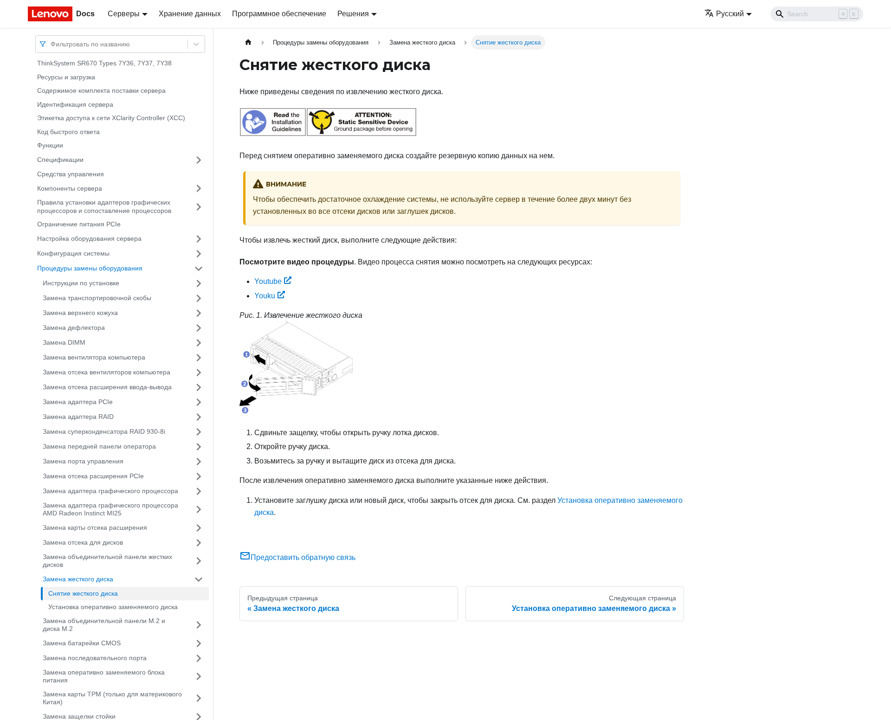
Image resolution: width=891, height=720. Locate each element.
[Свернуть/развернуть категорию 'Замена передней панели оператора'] (198, 446)
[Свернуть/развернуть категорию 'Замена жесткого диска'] (198, 579)
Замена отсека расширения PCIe (93, 476)
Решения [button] (353, 14)
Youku (264, 296)
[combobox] (51, 44)
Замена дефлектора (74, 327)
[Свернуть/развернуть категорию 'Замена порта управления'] (198, 461)
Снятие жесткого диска (83, 593)
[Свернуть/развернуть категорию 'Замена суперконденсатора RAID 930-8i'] (198, 431)
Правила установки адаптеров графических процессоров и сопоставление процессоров (104, 206)
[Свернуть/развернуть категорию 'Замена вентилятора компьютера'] (198, 357)
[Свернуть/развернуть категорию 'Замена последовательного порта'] (198, 658)
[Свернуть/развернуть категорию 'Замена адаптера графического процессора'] (198, 491)
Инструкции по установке (81, 283)
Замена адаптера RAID (78, 416)
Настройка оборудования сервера (89, 238)
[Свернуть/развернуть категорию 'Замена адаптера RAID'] (198, 417)
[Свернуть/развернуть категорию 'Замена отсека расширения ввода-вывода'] (198, 387)
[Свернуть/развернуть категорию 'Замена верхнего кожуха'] (198, 313)
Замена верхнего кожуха (80, 312)
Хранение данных (190, 14)
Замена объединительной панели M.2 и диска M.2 (104, 625)
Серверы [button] (124, 14)
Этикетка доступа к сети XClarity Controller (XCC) (111, 118)
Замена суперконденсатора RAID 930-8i (104, 431)
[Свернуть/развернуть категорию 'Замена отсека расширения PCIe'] (198, 476)
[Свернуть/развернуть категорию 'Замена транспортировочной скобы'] (198, 298)
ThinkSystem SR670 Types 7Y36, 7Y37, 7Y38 (104, 63)
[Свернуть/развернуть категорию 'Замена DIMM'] (198, 342)
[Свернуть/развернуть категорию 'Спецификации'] (198, 160)
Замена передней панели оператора (99, 446)
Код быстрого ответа (68, 131)
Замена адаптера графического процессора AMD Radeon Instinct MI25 (110, 509)
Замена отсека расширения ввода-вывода (107, 387)
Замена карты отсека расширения (95, 527)
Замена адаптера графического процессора (110, 491)
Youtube (268, 281)
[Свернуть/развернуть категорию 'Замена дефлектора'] (198, 328)
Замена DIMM (64, 342)
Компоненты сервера (69, 188)
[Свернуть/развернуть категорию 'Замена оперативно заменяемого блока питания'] (198, 677)
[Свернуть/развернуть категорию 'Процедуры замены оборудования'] (198, 268)
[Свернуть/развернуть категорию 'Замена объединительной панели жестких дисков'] (198, 561)
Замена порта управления (83, 461)
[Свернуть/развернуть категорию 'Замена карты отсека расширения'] (198, 528)
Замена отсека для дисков (83, 542)
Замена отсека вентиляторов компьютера (106, 372)
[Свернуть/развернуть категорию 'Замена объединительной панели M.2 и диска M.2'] (198, 625)
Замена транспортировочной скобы (97, 298)
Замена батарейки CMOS (82, 643)
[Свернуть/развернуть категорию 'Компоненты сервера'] (198, 188)
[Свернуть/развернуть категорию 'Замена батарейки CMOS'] (198, 643)
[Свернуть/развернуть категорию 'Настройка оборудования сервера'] (198, 238)
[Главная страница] (248, 42)
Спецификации (60, 159)
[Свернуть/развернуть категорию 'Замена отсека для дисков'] (198, 542)
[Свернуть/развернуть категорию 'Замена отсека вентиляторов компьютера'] (198, 372)
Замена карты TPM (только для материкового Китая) (112, 698)
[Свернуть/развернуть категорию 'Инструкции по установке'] (198, 283)
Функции (50, 145)
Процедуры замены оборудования (89, 268)
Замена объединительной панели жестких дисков (107, 561)
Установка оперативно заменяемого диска (113, 607)
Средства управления (70, 174)
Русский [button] (730, 14)
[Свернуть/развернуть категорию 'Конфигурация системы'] (198, 253)
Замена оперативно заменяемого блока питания (104, 676)
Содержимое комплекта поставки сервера (101, 90)
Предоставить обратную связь (303, 557)
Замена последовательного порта (95, 658)
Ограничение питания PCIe (79, 224)
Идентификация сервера (75, 104)
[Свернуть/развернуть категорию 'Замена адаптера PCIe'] (198, 402)
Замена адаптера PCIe (78, 401)
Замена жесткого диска (78, 579)
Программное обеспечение (279, 14)
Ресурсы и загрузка (66, 77)
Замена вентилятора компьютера (94, 357)
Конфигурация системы (73, 253)
